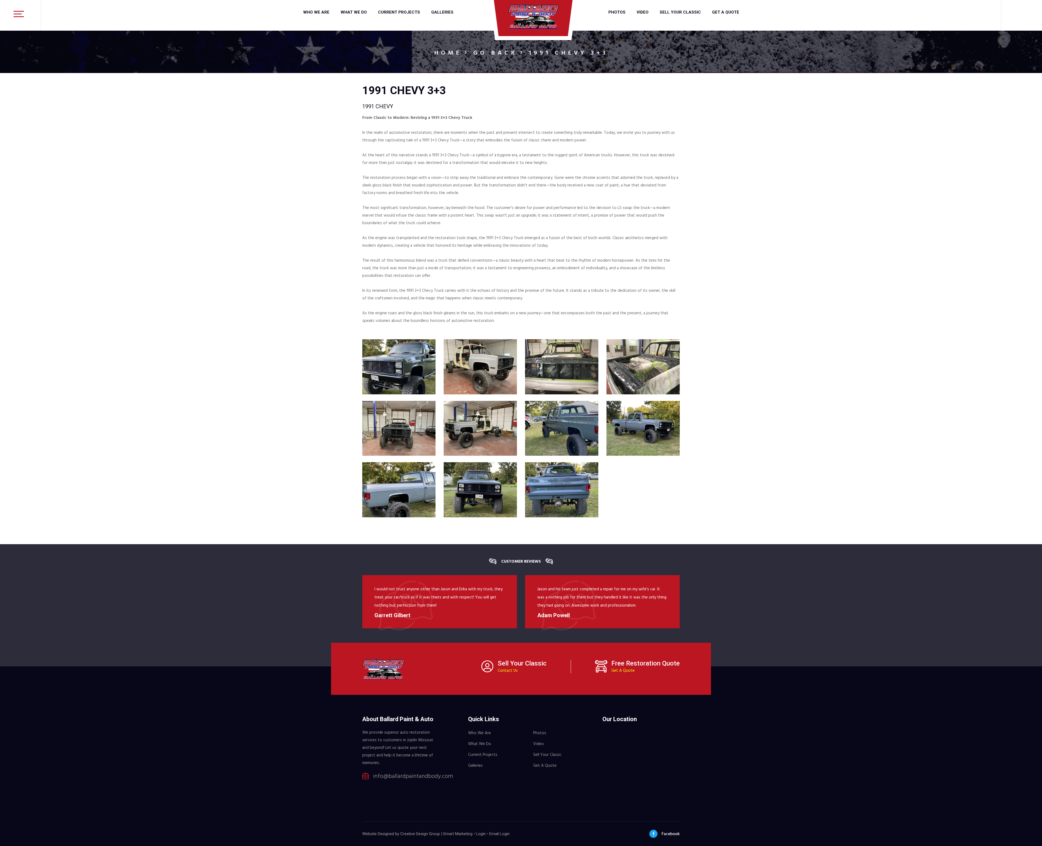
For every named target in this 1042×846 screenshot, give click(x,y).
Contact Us (508, 670)
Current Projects (399, 12)
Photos (616, 12)
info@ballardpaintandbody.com (413, 776)
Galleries (442, 12)
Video (643, 12)
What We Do (354, 12)
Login (481, 833)
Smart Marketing (457, 833)
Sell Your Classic (680, 12)
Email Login (499, 833)
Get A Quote (725, 12)
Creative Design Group (420, 833)
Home (448, 53)
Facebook (671, 834)
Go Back (495, 53)
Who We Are (316, 12)
